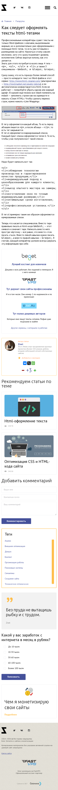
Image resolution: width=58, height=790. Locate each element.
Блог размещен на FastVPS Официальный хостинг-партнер (29, 772)
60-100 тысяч (14, 662)
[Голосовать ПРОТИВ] (23, 370)
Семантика (9, 573)
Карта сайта (6, 753)
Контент (8, 557)
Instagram (29, 7)
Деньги (8, 551)
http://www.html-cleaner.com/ (25, 80)
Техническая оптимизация (16, 584)
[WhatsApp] (33, 363)
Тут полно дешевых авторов (29, 313)
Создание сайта (12, 578)
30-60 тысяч (13, 657)
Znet (4, 8)
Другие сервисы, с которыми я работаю (29, 328)
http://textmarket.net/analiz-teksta (22, 83)
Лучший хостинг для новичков (29, 264)
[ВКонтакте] (25, 363)
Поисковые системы (14, 567)
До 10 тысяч (14, 646)
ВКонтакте (22, 7)
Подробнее (10, 714)
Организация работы (14, 562)
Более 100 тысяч (16, 668)
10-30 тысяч (13, 652)
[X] (29, 363)
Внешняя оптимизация (15, 546)
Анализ (8, 540)
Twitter (14, 7)
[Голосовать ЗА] (35, 370)
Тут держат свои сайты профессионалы (29, 289)
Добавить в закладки (31, 358)
